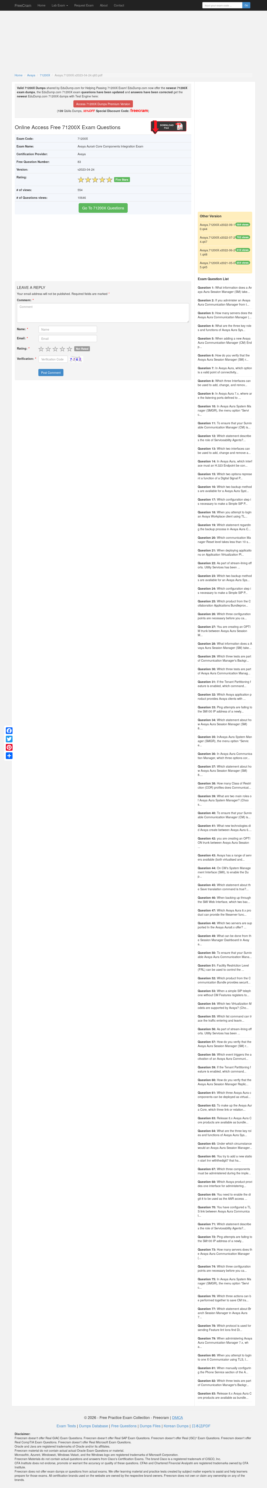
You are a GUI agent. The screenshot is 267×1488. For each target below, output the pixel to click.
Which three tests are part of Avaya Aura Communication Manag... (224, 671)
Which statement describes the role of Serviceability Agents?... (224, 438)
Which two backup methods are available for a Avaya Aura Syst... (225, 489)
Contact (119, 5)
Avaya (31, 75)
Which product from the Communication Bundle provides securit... (224, 980)
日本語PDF (201, 1425)
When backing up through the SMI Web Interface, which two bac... (224, 899)
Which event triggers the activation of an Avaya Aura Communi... (225, 1056)
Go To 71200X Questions (103, 207)
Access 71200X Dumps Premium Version (103, 104)
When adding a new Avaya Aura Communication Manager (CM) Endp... (225, 342)
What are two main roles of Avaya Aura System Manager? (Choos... (225, 800)
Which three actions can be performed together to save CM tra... (224, 1298)
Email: (22, 338)
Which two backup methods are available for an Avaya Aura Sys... (225, 578)
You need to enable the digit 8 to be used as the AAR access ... (224, 1196)
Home (41, 5)
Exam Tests (66, 1425)
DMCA (177, 1417)
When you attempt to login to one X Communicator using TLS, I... (225, 1357)
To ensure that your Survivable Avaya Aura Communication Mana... (225, 954)
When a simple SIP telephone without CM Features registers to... (224, 993)
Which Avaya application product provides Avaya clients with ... (225, 696)
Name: (22, 329)
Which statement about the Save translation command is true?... (224, 887)
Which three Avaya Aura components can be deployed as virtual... (224, 1094)
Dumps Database (93, 1425)
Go (246, 5)
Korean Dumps (176, 1425)
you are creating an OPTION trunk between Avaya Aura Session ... (224, 842)
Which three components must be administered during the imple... (224, 1171)
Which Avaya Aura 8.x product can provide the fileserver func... (224, 912)
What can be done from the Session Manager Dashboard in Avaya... (224, 940)
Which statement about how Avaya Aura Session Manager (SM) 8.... (225, 724)
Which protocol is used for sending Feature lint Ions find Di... (224, 1327)
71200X (45, 75)
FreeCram (23, 5)
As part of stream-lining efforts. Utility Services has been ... (225, 565)
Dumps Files (150, 1425)
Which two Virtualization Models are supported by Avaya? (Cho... (225, 1005)
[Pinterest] (9, 747)
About (104, 5)
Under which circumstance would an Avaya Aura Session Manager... (225, 1145)
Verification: (26, 358)
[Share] (9, 756)
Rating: (23, 348)
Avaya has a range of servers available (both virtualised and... (225, 857)
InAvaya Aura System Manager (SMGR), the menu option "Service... (225, 741)
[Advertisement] (133, 42)
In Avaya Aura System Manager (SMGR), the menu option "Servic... (224, 410)
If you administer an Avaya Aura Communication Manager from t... (224, 302)
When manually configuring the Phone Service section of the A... (224, 1370)
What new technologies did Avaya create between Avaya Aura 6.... (225, 827)
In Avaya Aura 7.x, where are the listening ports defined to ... (225, 395)
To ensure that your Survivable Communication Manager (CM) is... (225, 425)
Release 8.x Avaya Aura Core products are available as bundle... (225, 1120)
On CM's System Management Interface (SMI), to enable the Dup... (224, 872)
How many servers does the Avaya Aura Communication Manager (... (225, 315)
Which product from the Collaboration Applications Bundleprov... (224, 603)
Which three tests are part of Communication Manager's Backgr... (224, 658)
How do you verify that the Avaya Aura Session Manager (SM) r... (224, 357)
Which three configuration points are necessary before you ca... (224, 616)
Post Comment (51, 372)
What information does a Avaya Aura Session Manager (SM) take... (225, 289)
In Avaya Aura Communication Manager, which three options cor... (225, 756)
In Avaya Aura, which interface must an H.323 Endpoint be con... (225, 463)
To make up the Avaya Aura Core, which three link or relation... (225, 1107)
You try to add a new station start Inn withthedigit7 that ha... (225, 1158)
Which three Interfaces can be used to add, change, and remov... (224, 383)
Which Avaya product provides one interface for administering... (225, 1184)
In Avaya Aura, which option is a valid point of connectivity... (225, 370)
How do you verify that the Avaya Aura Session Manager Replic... (224, 1082)
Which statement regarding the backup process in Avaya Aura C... (224, 527)
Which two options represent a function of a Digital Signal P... (225, 476)
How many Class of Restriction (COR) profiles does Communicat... (224, 785)
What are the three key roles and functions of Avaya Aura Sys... (224, 328)
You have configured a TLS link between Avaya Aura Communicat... (224, 1211)
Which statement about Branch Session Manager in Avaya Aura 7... (224, 1313)
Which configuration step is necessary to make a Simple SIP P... (224, 501)
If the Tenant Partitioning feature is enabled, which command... (224, 684)
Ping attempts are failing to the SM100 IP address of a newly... (225, 709)
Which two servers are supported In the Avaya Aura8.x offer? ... (225, 925)
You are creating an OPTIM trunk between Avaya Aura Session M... (224, 630)
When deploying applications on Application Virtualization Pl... (225, 552)
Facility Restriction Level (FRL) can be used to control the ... (223, 967)
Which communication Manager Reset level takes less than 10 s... (224, 539)
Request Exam (84, 5)
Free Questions (124, 1425)
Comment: (25, 300)
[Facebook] (9, 730)
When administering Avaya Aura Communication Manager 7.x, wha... (225, 1342)
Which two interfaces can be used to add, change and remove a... (224, 450)
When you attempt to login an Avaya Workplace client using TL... (225, 514)
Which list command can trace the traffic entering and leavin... (225, 1018)
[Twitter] (9, 739)
